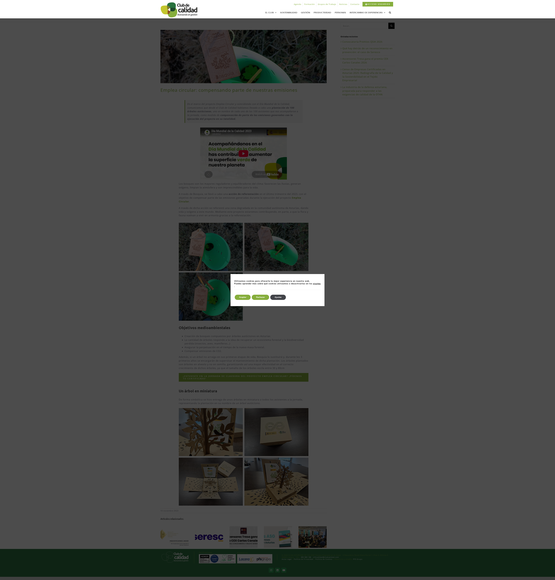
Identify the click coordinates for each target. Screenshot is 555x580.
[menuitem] (378, 4)
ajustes (317, 283)
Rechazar (260, 297)
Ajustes (278, 297)
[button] (390, 12)
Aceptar (242, 297)
